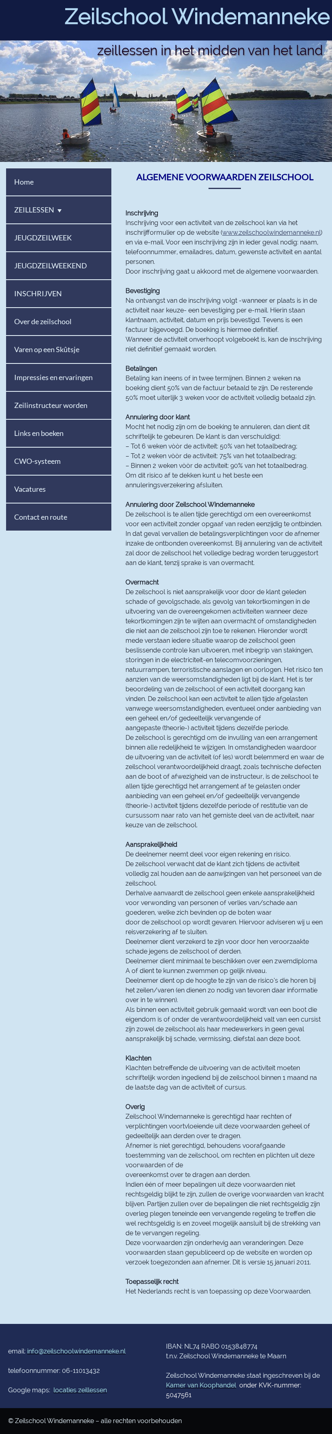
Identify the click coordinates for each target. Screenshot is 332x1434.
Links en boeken (39, 433)
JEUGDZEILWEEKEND (50, 265)
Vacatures (30, 488)
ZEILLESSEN (34, 209)
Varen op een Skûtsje (46, 349)
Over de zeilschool (43, 321)
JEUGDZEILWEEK (43, 237)
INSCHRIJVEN (38, 293)
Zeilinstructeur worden (50, 405)
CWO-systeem (37, 461)
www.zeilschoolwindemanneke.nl (271, 232)
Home (24, 181)
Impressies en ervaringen (53, 377)
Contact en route (40, 516)
